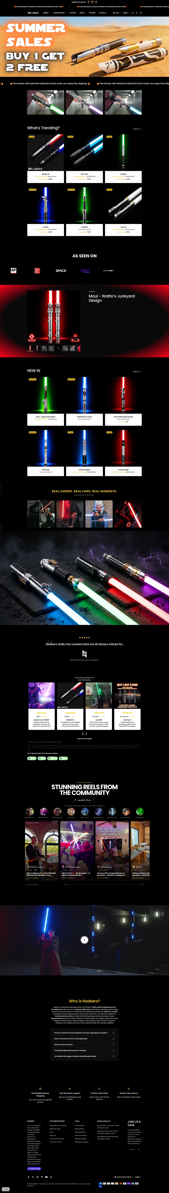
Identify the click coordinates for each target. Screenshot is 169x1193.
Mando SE (45, 174)
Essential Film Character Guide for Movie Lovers (108, 1127)
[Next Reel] (142, 884)
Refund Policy (79, 1129)
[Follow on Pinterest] (42, 1177)
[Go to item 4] (51, 348)
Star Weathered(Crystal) (123, 417)
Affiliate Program (81, 1139)
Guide (82, 13)
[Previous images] (30, 514)
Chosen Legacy (84, 470)
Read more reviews (84, 739)
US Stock (73, 13)
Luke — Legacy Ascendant (45, 417)
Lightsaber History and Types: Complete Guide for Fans (107, 1132)
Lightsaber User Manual (58, 1126)
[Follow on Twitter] (33, 1177)
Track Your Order (56, 1142)
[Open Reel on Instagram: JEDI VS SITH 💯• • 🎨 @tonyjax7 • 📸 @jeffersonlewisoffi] (77, 850)
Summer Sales (59, 13)
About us (53, 1135)
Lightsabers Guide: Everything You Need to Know (107, 1138)
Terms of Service (81, 1135)
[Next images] (138, 514)
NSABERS (92, 292)
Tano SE (123, 227)
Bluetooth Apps (55, 1129)
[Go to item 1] (30, 348)
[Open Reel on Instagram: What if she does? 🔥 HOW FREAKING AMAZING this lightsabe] (41, 850)
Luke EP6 (84, 227)
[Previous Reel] (138, 884)
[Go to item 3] (44, 348)
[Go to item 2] (37, 348)
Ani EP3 (45, 227)
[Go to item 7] (72, 348)
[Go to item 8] (79, 348)
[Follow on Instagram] (37, 1177)
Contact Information (57, 1139)
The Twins (84, 174)
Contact (102, 13)
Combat (123, 174)
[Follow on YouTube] (46, 1177)
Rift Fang (45, 470)
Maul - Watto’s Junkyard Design (112, 298)
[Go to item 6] (65, 348)
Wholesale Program (82, 1142)
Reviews (92, 13)
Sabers (45, 13)
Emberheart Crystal (84, 417)
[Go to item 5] (58, 348)
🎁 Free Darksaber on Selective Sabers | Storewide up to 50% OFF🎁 (77, 7)
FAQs (51, 1132)
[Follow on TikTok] (51, 1177)
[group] (84, 47)
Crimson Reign (123, 470)
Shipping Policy (80, 1132)
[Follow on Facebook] (28, 1177)
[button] (83, 734)
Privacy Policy (79, 1126)
